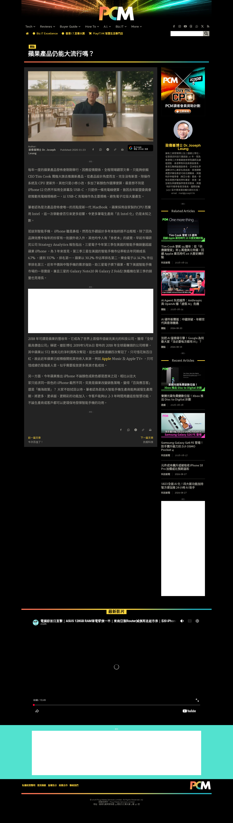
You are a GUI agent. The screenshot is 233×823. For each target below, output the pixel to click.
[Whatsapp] (197, 26)
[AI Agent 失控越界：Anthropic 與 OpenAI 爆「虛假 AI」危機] (183, 283)
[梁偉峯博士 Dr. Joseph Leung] (183, 129)
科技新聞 (165, 262)
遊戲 (163, 405)
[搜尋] (206, 33)
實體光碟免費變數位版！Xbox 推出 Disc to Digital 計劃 (182, 397)
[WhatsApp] (100, 149)
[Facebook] (174, 26)
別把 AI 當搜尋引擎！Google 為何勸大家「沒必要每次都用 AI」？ (182, 339)
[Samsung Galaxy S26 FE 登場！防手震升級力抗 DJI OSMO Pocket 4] (183, 425)
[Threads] (191, 26)
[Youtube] (185, 26)
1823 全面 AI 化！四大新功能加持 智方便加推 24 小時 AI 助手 (183, 485)
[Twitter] (202, 26)
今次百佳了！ (35, 442)
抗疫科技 (148, 442)
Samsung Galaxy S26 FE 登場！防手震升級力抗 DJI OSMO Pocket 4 (182, 446)
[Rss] (208, 26)
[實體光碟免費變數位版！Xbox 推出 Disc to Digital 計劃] (183, 378)
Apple (106, 359)
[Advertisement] (90, 311)
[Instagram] (179, 26)
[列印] (122, 149)
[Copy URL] (115, 149)
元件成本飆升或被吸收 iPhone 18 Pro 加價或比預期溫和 (182, 467)
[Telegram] (107, 149)
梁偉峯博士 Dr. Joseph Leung (42, 151)
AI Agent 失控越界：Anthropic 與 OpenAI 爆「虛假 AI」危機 (181, 302)
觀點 (32, 46)
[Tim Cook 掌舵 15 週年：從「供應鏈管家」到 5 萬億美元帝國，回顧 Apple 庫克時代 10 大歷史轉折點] (183, 229)
